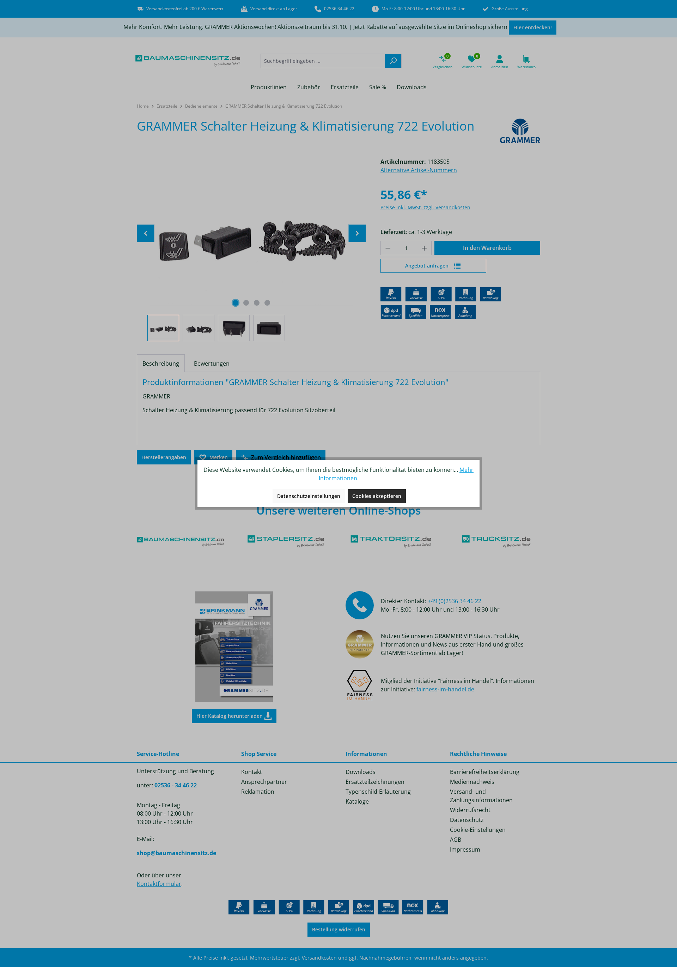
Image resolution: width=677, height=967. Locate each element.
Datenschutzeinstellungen (308, 496)
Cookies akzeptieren (376, 496)
